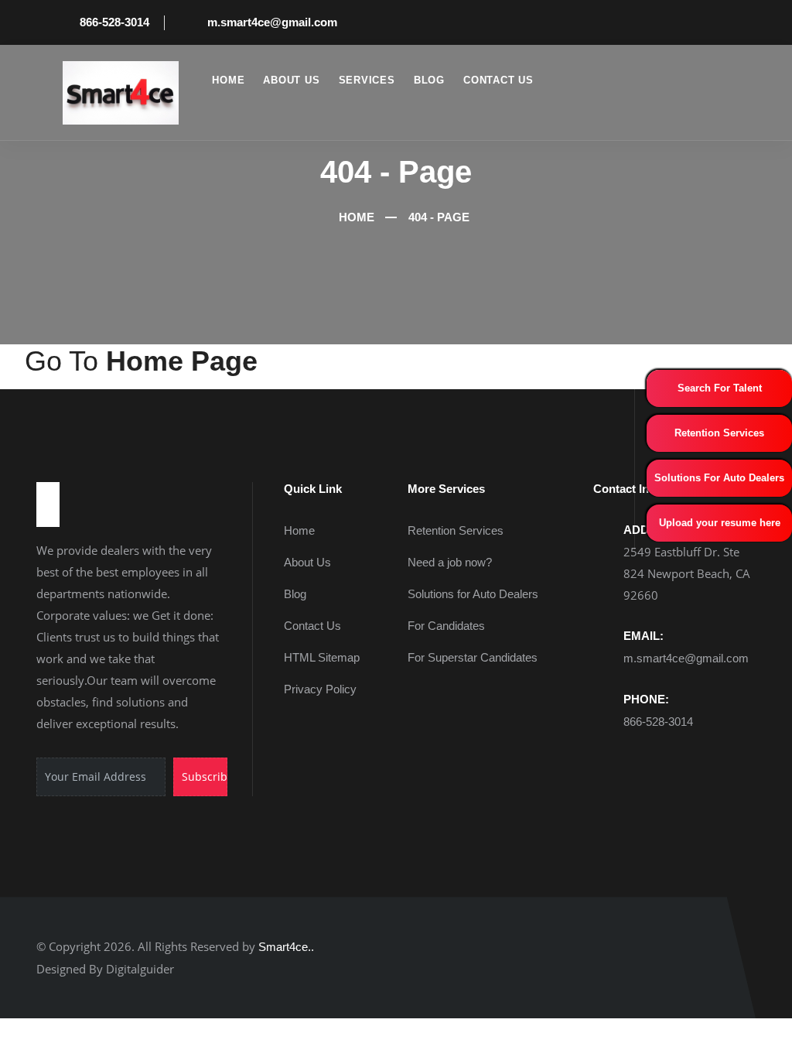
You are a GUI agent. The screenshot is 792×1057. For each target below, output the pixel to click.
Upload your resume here (719, 522)
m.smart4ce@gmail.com (272, 22)
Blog (429, 80)
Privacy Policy (320, 689)
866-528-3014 (114, 22)
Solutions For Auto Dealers (719, 478)
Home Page (182, 361)
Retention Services (719, 433)
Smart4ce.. (286, 946)
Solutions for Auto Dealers (473, 593)
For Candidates (446, 625)
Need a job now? (450, 562)
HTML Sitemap (322, 657)
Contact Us (498, 80)
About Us (291, 80)
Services (367, 80)
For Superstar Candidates (473, 657)
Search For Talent (720, 388)
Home (228, 80)
